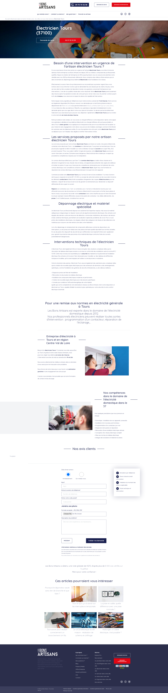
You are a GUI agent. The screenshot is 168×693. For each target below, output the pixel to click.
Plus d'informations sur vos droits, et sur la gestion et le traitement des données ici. (80, 555)
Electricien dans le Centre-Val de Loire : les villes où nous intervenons (32, 19)
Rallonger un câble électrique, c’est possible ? (110, 631)
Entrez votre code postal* (69, 498)
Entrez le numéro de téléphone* (70, 490)
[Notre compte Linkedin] (122, 14)
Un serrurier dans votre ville (102, 673)
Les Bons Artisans (44, 688)
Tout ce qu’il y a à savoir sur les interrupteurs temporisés (84, 605)
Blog (77, 663)
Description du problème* (69, 518)
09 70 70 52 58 (81, 5)
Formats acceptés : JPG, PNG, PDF (71, 510)
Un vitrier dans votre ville (102, 676)
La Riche (94, 105)
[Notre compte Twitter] (129, 14)
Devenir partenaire (81, 672)
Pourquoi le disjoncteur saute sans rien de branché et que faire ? (57, 591)
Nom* (63, 482)
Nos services (98, 682)
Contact (78, 677)
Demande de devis (47, 40)
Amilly (53, 108)
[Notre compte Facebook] (125, 14)
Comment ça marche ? (58, 14)
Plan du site (108, 688)
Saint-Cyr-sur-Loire (103, 105)
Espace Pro (98, 655)
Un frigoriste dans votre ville (103, 679)
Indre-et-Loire (66, 105)
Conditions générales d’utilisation (80, 688)
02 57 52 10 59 (70, 40)
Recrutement (98, 658)
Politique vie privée (67, 690)
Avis (77, 675)
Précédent (67, 540)
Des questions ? (71, 14)
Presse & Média (80, 666)
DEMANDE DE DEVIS (102, 4)
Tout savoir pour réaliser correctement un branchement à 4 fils (57, 632)
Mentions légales (67, 688)
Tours (89, 105)
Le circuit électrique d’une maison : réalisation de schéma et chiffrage (84, 632)
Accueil (7, 19)
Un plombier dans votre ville (103, 661)
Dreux (111, 105)
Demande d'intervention (121, 4)
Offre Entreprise (80, 669)
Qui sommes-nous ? (43, 14)
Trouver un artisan (84, 14)
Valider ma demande (96, 541)
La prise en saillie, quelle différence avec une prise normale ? (110, 606)
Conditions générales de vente (97, 688)
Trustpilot (12, 456)
